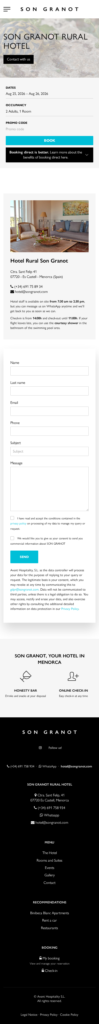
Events (49, 868)
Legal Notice (29, 1015)
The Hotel (49, 853)
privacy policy (18, 523)
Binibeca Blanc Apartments (49, 913)
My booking (51, 958)
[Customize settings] (6, 9)
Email (14, 402)
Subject (15, 443)
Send (24, 557)
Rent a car (49, 920)
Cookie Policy (69, 1015)
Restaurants (49, 928)
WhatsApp (48, 766)
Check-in (51, 970)
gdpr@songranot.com (24, 589)
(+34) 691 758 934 (21, 766)
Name (14, 362)
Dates (11, 88)
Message (16, 463)
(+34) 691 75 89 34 (28, 286)
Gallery (49, 875)
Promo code (16, 123)
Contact (49, 882)
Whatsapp (51, 815)
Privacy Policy (70, 609)
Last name (17, 382)
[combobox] (49, 93)
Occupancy (16, 105)
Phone (15, 423)
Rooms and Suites (49, 860)
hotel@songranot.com (31, 291)
